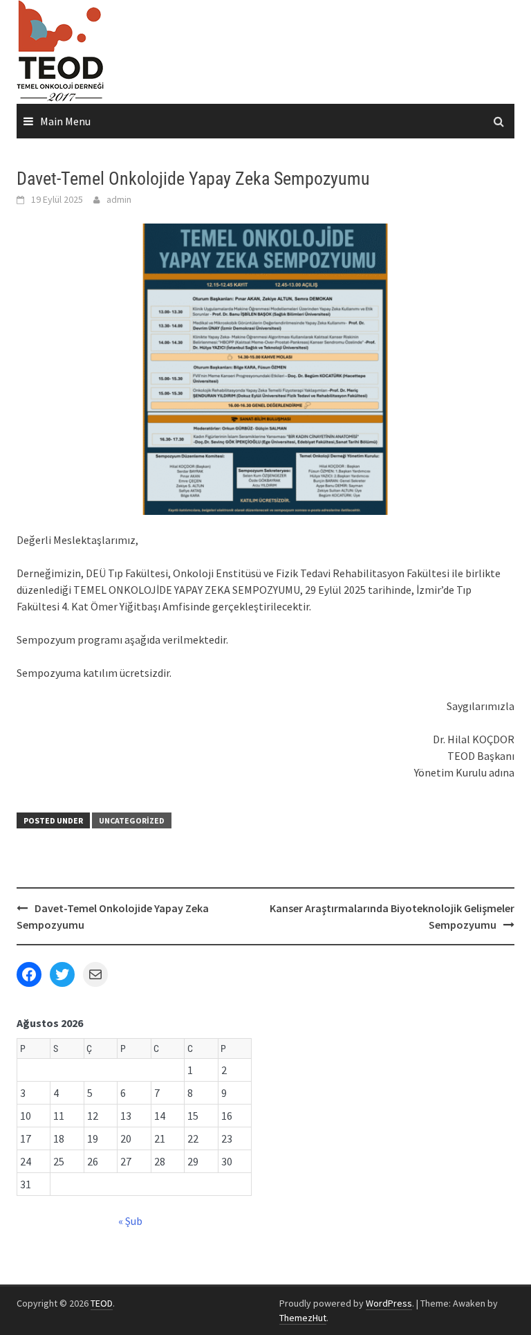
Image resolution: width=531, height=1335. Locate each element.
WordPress (389, 1303)
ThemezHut (302, 1317)
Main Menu (65, 121)
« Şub (130, 1221)
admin (118, 199)
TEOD (102, 1303)
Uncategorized (132, 820)
